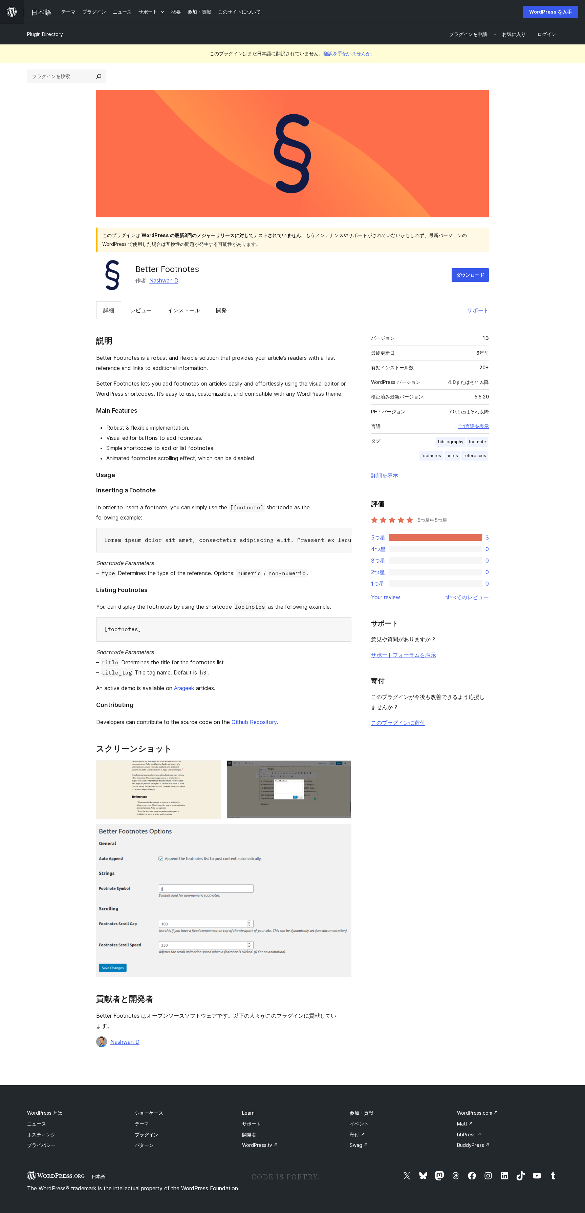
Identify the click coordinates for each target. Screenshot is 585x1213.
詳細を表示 (384, 475)
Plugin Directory (45, 34)
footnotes (431, 455)
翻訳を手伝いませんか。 (349, 53)
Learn (248, 1113)
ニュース (36, 1124)
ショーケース (149, 1113)
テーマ (142, 1124)
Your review (385, 597)
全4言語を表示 (473, 426)
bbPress (469, 1134)
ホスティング (41, 1134)
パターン (144, 1145)
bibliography (450, 441)
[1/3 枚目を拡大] (212, 769)
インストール (184, 310)
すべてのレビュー (467, 597)
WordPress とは (44, 1113)
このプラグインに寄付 (398, 722)
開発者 (249, 1134)
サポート (478, 310)
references (474, 455)
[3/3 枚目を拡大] (342, 833)
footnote (477, 441)
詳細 (108, 310)
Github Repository (254, 722)
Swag (359, 1145)
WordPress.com (477, 1113)
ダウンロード (470, 275)
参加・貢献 (361, 1113)
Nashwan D (163, 280)
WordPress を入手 (550, 12)
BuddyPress (473, 1145)
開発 (221, 310)
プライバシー (41, 1145)
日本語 (98, 1176)
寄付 (357, 1134)
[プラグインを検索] (99, 76)
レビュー (141, 310)
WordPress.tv (260, 1145)
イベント (359, 1124)
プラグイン (146, 1134)
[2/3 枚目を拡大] (342, 769)
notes (452, 455)
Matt (465, 1124)
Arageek (184, 688)
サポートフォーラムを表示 (403, 654)
